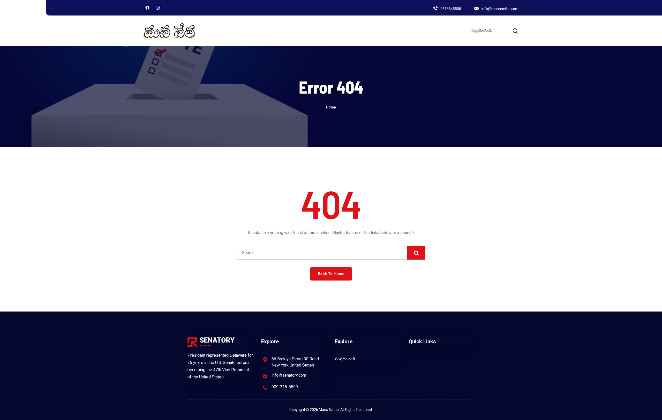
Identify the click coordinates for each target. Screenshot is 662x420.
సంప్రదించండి (481, 30)
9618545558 (450, 9)
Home (331, 106)
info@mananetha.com (500, 9)
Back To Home (331, 273)
